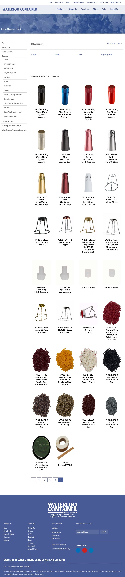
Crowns (6, 90)
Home (3, 29)
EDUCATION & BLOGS (59, 544)
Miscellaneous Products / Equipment (14, 130)
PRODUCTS (7, 523)
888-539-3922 (25, 567)
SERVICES (55, 528)
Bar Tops (7, 77)
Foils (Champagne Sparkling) (13, 103)
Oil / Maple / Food (8, 121)
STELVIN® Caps (9, 64)
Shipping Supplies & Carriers (11, 126)
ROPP (6, 82)
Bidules (6, 108)
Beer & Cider (6, 47)
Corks (6, 60)
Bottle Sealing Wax (10, 116)
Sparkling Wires (9, 99)
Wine (3, 43)
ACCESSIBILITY (57, 523)
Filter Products (113, 43)
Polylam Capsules (10, 73)
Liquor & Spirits (7, 52)
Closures (10, 29)
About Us (31, 523)
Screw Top (7, 86)
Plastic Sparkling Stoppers (12, 95)
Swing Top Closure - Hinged (13, 112)
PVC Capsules (8, 68)
